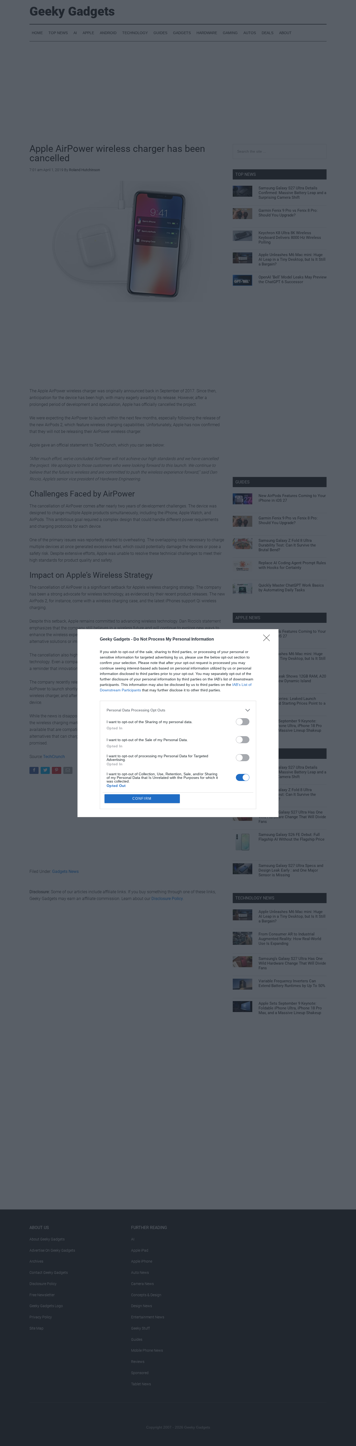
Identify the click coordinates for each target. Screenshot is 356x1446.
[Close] (268, 639)
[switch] (242, 721)
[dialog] (178, 723)
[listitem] (178, 710)
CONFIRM (142, 798)
